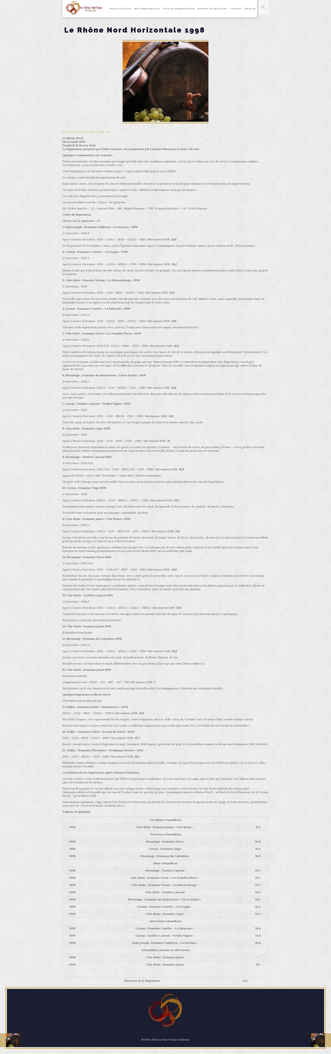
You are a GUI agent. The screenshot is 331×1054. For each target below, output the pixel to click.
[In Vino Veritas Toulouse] (84, 7)
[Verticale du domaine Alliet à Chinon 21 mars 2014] (321, 1040)
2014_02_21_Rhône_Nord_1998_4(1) (86, 132)
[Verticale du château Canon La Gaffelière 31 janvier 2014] (10, 1040)
